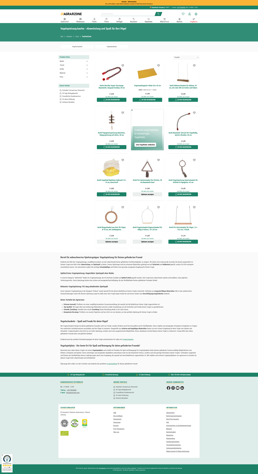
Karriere (116, 426)
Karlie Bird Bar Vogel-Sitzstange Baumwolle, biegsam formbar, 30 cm (112, 86)
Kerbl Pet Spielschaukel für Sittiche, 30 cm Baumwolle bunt (147, 181)
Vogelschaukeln (128, 339)
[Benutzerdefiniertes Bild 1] (75, 423)
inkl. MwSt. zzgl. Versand (112, 96)
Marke (62, 61)
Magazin (169, 429)
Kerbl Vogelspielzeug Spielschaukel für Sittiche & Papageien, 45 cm (183, 181)
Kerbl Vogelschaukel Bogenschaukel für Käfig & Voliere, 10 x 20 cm (147, 228)
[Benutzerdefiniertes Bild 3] (85, 423)
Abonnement (170, 413)
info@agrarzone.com (73, 393)
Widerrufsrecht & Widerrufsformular (177, 451)
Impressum (117, 422)
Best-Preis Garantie (172, 419)
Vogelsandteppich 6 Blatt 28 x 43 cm (147, 85)
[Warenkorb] (195, 14)
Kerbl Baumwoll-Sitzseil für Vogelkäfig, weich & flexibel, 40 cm (183, 134)
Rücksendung (170, 438)
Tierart (62, 65)
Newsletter (169, 435)
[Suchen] (158, 14)
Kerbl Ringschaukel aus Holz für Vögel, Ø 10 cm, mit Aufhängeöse (111, 228)
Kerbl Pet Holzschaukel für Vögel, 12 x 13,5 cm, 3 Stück (183, 228)
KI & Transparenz (118, 429)
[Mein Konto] (189, 14)
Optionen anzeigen (147, 194)
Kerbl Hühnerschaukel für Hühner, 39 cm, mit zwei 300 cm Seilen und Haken (183, 86)
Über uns (116, 432)
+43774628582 (181, 7)
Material (62, 73)
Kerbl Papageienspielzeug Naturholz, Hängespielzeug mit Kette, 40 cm (111, 134)
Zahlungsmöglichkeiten (173, 448)
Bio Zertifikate (118, 416)
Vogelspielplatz (112, 364)
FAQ (167, 422)
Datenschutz (117, 419)
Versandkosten (102, 468)
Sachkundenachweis (172, 442)
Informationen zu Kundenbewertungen (178, 426)
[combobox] (128, 14)
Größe (62, 69)
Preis (61, 77)
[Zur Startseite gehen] (71, 14)
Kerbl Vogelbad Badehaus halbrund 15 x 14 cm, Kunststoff (111, 181)
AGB (114, 413)
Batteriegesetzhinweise (174, 416)
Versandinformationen (173, 445)
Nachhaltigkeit (171, 432)
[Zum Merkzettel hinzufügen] (123, 65)
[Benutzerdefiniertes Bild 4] (64, 433)
